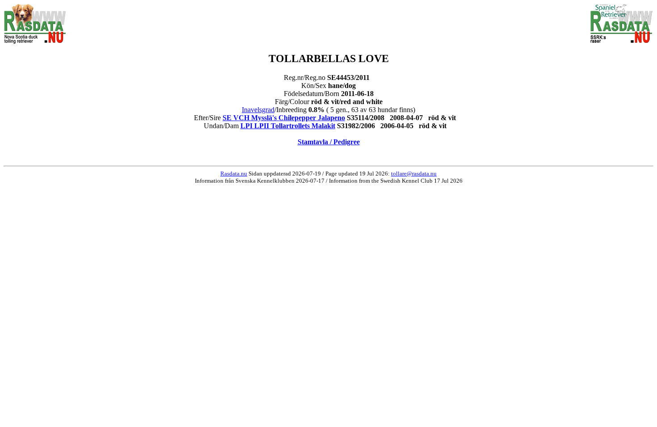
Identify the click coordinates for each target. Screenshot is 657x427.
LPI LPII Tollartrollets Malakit (287, 126)
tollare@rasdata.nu (414, 173)
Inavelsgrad (258, 109)
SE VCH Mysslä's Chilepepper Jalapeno (284, 117)
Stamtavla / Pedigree (329, 142)
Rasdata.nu (233, 173)
